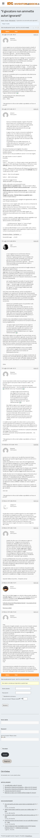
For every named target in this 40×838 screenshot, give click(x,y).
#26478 (36, 241)
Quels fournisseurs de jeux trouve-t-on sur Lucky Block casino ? (21, 820)
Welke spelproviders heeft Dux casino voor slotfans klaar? (20, 809)
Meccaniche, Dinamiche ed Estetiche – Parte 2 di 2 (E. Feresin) (21, 787)
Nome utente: (6, 688)
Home (2, 20)
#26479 (36, 368)
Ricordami (5, 749)
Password (3, 729)
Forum (6, 20)
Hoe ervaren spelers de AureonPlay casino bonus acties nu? (20, 815)
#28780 (36, 444)
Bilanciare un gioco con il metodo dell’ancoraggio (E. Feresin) (20, 793)
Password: (5, 693)
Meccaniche (12, 20)
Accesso (5, 705)
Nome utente (4, 720)
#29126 (36, 583)
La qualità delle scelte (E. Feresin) (13, 785)
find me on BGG (7, 608)
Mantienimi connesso (10, 696)
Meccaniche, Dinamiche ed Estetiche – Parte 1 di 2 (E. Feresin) (21, 789)
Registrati (7, 761)
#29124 (36, 528)
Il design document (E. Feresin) (13, 791)
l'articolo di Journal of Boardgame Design (14, 603)
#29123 (36, 501)
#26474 (36, 34)
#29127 (36, 612)
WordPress (29, 836)
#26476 (36, 109)
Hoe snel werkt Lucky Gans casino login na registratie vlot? (20, 804)
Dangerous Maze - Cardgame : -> (12, 234)
